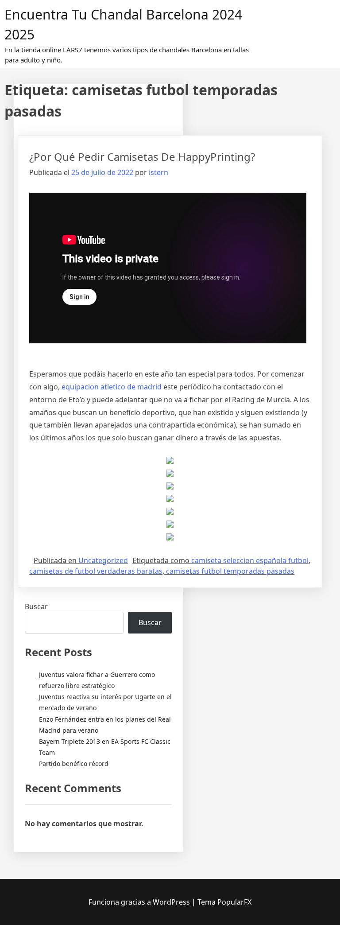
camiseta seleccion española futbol (250, 560)
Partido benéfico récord (73, 763)
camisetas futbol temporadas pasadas (230, 571)
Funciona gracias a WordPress (140, 902)
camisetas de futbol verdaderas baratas (95, 571)
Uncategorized (103, 560)
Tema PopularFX (224, 902)
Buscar (36, 606)
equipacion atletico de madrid (112, 387)
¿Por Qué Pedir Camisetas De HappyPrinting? (142, 156)
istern (158, 172)
